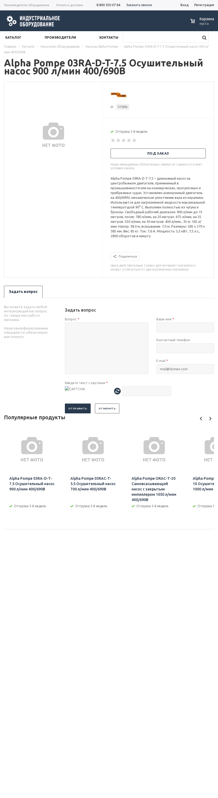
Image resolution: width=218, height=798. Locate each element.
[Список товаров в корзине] (203, 24)
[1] (113, 140)
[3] (124, 140)
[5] (134, 140)
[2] (118, 140)
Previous (201, 418)
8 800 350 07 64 (108, 5)
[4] (129, 140)
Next (210, 418)
